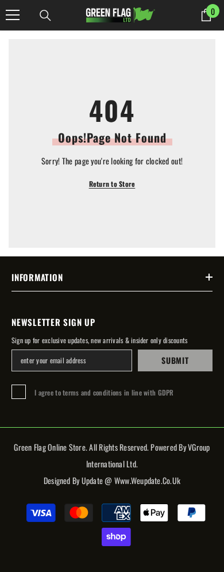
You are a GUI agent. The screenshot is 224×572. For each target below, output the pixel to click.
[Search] (45, 15)
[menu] (13, 15)
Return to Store (112, 184)
